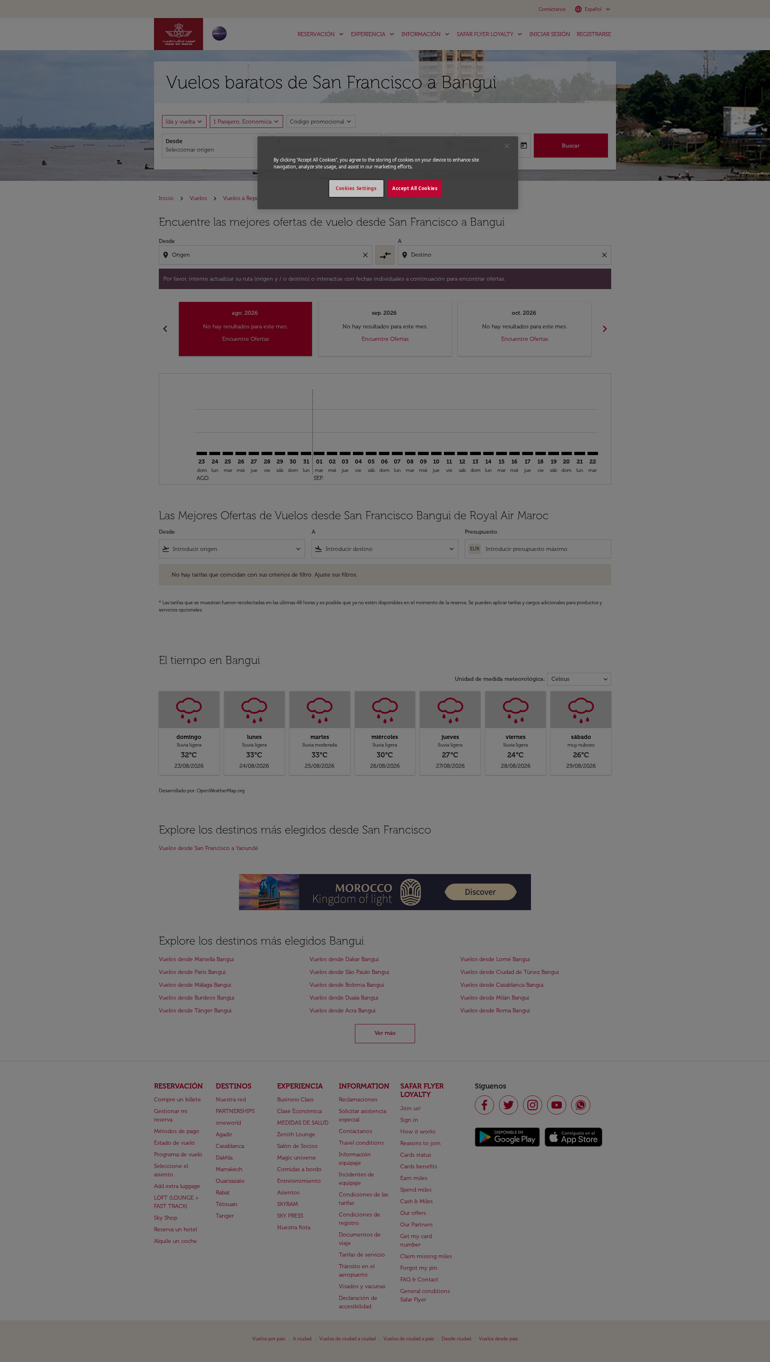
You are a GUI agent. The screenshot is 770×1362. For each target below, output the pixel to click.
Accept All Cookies (415, 188)
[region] (387, 172)
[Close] (507, 146)
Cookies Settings (356, 188)
